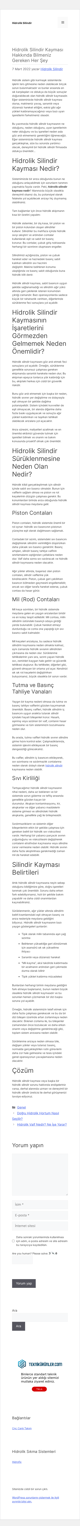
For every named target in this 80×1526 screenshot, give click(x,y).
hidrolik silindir (54, 765)
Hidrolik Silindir (22, 23)
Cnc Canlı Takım (22, 1428)
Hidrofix (17, 1461)
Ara (14, 1310)
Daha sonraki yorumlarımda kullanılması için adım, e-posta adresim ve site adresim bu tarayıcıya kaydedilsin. (42, 1241)
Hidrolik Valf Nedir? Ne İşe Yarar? (42, 1124)
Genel (21, 1107)
